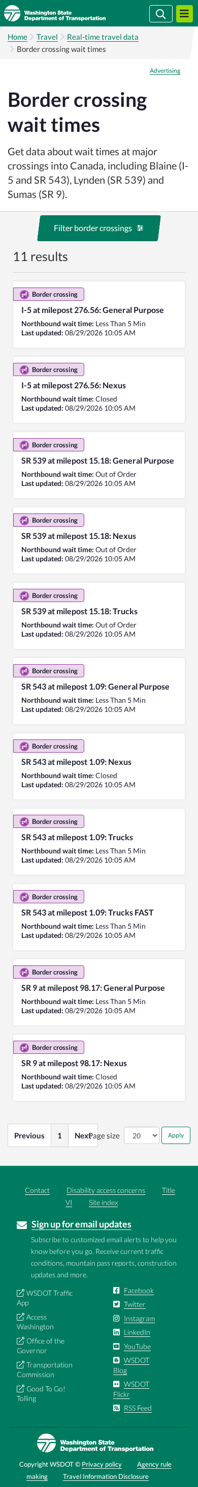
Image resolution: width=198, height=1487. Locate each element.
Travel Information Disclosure (106, 1476)
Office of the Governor (40, 1345)
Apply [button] (176, 1135)
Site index (103, 1202)
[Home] (70, 13)
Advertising (165, 70)
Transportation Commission (45, 1369)
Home (17, 36)
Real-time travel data (103, 36)
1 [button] (59, 1135)
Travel (47, 36)
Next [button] (83, 1135)
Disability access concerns (106, 1190)
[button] (99, 228)
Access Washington (35, 1321)
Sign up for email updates (81, 1223)
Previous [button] (29, 1135)
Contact (37, 1190)
